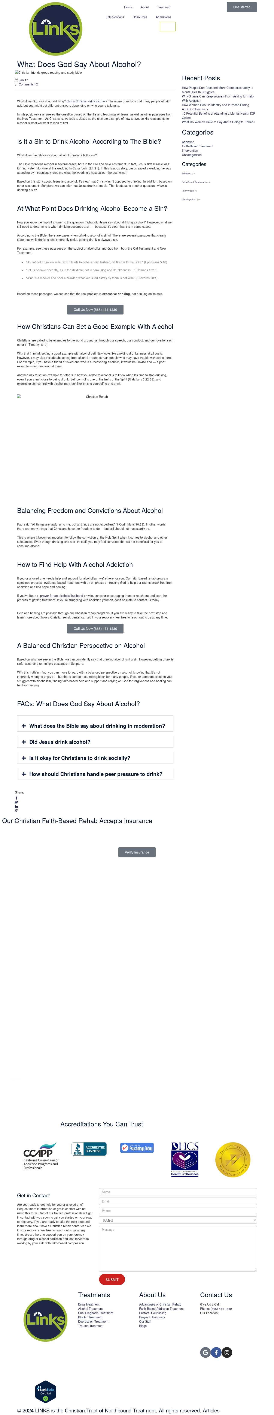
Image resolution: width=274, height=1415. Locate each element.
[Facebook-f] (216, 1352)
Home (128, 7)
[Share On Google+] (16, 811)
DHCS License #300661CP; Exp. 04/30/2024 (103, 1340)
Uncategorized (192, 155)
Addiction (188, 142)
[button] (95, 725)
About (145, 7)
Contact (167, 26)
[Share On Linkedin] (16, 806)
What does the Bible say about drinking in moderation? (97, 725)
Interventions (115, 17)
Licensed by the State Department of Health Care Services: (103, 1336)
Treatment (164, 7)
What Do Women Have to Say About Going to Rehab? (218, 122)
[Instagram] (227, 1352)
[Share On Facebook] (16, 798)
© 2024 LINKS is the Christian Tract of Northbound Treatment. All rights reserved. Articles (118, 1410)
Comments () (28, 84)
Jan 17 (23, 80)
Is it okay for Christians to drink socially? (79, 757)
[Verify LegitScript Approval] (45, 1391)
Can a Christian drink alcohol (86, 101)
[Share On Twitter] (16, 802)
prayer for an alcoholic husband (61, 595)
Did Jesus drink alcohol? (60, 741)
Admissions (163, 17)
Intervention (190, 150)
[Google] (205, 1352)
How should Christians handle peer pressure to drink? (95, 773)
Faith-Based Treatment (197, 146)
